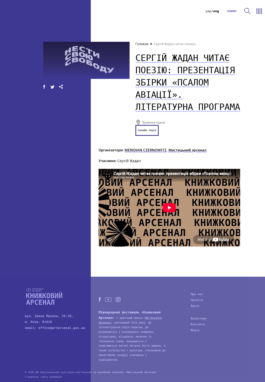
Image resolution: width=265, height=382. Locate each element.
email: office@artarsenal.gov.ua (55, 328)
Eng (216, 11)
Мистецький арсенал (187, 150)
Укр (208, 11)
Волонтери (198, 318)
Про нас (197, 294)
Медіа (195, 330)
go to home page (22, 11)
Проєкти (197, 300)
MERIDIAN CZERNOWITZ (145, 150)
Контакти (198, 324)
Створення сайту (43, 376)
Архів (195, 306)
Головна (141, 44)
